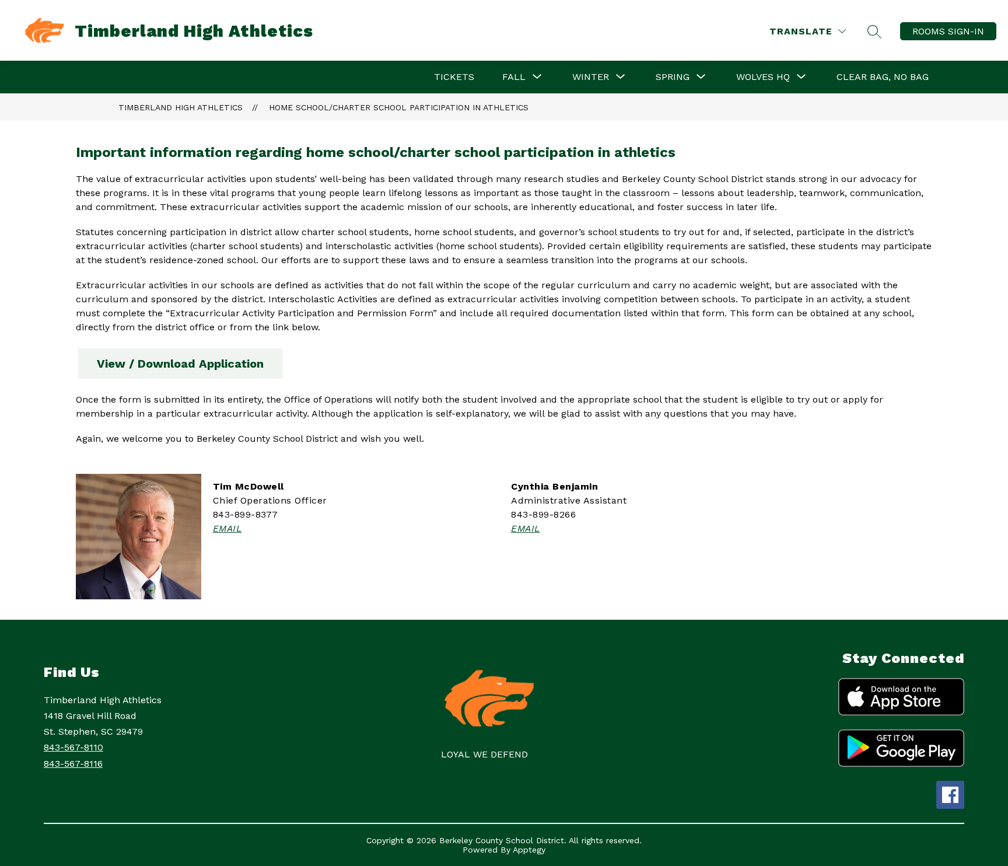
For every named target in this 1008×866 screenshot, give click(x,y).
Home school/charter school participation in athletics (398, 107)
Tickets (454, 76)
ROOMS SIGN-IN (948, 31)
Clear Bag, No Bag (882, 76)
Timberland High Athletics (180, 107)
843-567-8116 (73, 763)
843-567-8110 (73, 747)
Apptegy (529, 849)
